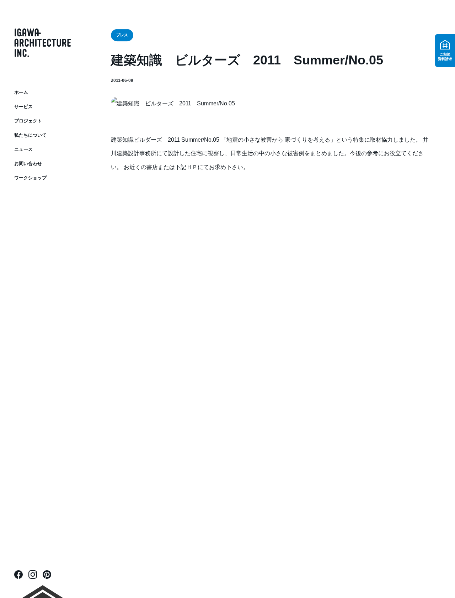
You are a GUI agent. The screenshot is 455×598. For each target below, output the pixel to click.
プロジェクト (28, 121)
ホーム (21, 92)
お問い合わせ (28, 163)
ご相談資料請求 (445, 56)
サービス (23, 106)
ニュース (23, 149)
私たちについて (30, 135)
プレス (122, 35)
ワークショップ (30, 177)
